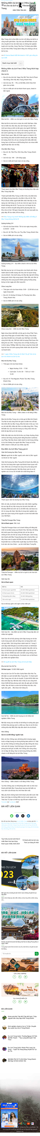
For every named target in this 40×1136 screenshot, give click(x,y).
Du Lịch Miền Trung (22, 821)
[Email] (20, 1123)
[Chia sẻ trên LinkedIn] (28, 815)
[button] (2, 5)
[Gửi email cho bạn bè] (22, 815)
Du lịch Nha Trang (22, 823)
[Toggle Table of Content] (20, 63)
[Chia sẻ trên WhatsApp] (11, 815)
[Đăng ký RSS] (20, 976)
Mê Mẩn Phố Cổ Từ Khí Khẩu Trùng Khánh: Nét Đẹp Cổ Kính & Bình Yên (22, 1060)
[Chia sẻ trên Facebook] (17, 815)
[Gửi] (37, 953)
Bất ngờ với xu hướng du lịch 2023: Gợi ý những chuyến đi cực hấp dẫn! (19, 893)
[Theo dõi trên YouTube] (25, 977)
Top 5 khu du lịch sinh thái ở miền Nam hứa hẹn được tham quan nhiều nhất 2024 (10, 841)
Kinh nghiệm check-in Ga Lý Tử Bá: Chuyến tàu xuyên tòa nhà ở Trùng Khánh (22, 1027)
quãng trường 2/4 (11, 827)
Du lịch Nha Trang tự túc (12, 825)
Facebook (12, 802)
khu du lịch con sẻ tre (25, 825)
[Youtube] (28, 1123)
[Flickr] (32, 1123)
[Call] (24, 1123)
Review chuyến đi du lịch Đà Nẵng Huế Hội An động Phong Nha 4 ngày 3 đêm (19, 942)
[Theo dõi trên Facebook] (14, 976)
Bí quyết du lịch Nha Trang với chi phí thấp (18, 662)
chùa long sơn (13, 823)
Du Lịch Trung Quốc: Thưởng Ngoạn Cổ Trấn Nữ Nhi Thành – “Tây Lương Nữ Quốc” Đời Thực (22, 1038)
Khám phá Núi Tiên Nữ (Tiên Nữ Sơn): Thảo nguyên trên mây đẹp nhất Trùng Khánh (22, 1017)
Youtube (4, 802)
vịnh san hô (12, 829)
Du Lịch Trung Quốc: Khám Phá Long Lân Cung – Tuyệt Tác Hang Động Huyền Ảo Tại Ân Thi (22, 1049)
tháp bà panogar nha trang (23, 827)
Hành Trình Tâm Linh (19, 10)
